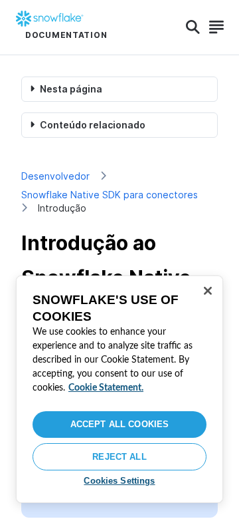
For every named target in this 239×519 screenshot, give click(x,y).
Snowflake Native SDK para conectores (109, 194)
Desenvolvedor (55, 176)
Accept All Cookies (119, 424)
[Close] (207, 290)
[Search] (193, 27)
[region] (119, 389)
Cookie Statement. (105, 388)
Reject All (119, 457)
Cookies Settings (119, 481)
